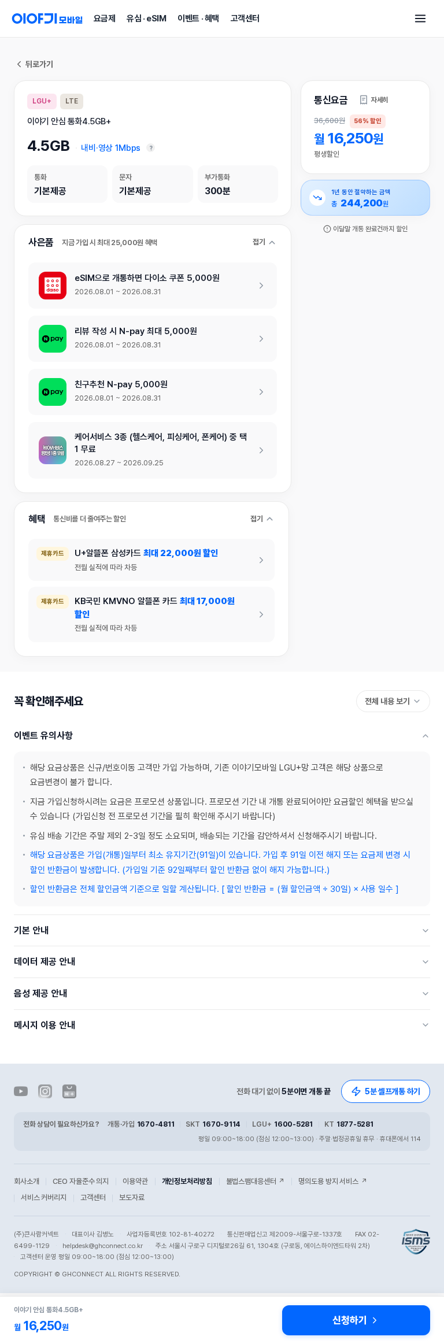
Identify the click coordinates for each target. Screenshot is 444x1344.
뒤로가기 (39, 64)
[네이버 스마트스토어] (69, 1091)
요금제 (105, 18)
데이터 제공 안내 (44, 961)
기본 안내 (31, 930)
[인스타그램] (45, 1091)
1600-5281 (293, 1124)
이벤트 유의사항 (43, 735)
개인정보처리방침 (187, 1181)
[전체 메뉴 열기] (420, 18)
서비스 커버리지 (43, 1197)
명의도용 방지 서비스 (332, 1181)
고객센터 (245, 18)
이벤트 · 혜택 (198, 18)
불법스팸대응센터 (255, 1181)
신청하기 (349, 1320)
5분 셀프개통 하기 (392, 1091)
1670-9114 (221, 1124)
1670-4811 (156, 1124)
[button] (373, 100)
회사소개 (26, 1181)
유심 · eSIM (146, 18)
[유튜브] (20, 1091)
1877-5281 (354, 1124)
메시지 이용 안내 (44, 1025)
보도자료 (131, 1197)
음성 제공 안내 (40, 993)
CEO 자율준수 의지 (81, 1181)
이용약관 (135, 1181)
